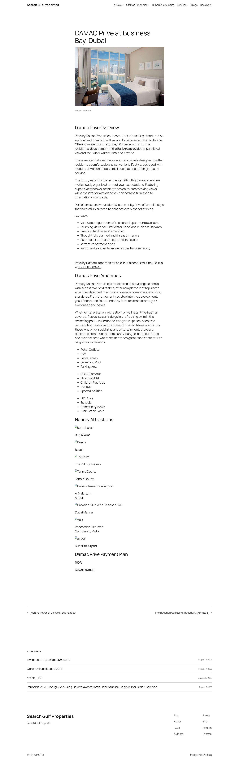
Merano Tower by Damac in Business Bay (53, 612)
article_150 (34, 678)
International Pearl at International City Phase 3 (181, 612)
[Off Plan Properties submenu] (149, 5)
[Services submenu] (188, 5)
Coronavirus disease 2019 (45, 668)
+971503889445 (89, 267)
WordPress (207, 754)
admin (86, 110)
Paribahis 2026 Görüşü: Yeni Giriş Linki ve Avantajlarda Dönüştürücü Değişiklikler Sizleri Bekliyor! (92, 687)
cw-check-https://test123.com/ (49, 659)
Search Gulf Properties (43, 5)
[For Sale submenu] (123, 5)
